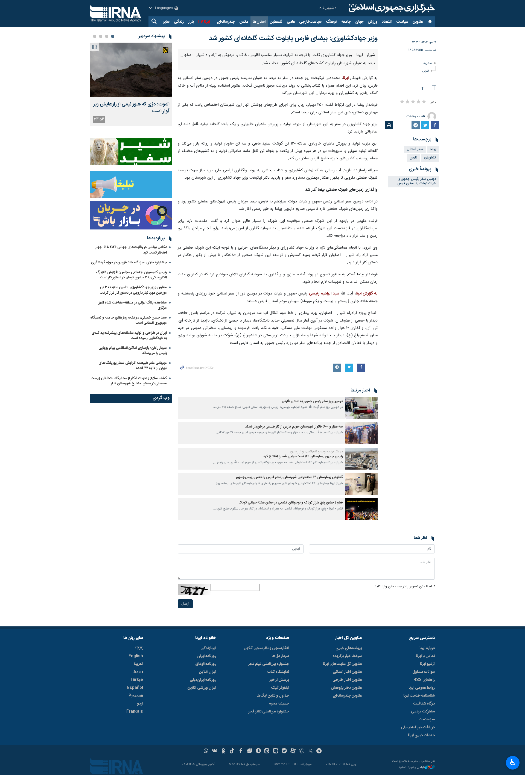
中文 (139, 648)
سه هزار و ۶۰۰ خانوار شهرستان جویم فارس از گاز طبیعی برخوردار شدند (294, 427)
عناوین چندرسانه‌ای (347, 696)
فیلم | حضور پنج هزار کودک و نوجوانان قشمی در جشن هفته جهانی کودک (290, 503)
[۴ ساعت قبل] (131, 70)
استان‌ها (259, 22)
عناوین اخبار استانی (347, 672)
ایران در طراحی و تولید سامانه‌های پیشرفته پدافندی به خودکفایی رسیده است (129, 335)
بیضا (433, 149)
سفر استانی (415, 149)
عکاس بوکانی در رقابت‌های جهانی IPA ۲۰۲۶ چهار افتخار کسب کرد (131, 249)
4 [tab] (94, 36)
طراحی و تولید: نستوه (412, 767)
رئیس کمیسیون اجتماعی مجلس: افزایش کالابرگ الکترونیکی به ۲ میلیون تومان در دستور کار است (131, 275)
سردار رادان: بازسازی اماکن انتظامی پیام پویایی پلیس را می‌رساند (132, 350)
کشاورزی (430, 158)
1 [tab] (112, 36)
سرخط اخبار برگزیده (347, 656)
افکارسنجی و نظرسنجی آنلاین (266, 648)
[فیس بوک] (240, 751)
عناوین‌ (418, 22)
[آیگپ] (275, 751)
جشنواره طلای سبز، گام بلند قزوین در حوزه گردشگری (129, 263)
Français (134, 711)
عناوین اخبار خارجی (347, 680)
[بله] (284, 751)
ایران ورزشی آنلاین (202, 688)
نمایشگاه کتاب (278, 672)
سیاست (402, 22)
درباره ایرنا (427, 648)
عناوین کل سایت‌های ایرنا (342, 664)
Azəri (138, 672)
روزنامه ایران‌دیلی (203, 680)
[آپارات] (293, 751)
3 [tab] (100, 36)
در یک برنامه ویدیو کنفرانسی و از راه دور (316, 451)
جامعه (346, 22)
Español (135, 688)
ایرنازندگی (208, 648)
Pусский (136, 696)
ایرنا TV (203, 22)
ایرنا (391, 8)
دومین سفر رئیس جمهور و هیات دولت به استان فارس (417, 181)
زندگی (179, 22)
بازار (191, 22)
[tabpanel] (131, 84)
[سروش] (258, 751)
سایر (166, 22)
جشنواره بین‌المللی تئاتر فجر (268, 711)
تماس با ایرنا (425, 656)
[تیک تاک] (232, 751)
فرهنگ (331, 22)
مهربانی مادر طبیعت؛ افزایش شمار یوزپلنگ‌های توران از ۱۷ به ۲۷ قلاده (132, 365)
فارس (425, 70)
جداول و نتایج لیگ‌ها (272, 696)
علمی (291, 22)
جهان (359, 22)
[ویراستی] (249, 751)
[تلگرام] (319, 751)
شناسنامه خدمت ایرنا (419, 696)
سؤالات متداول (423, 672)
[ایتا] (267, 751)
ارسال (185, 604)
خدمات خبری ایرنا (421, 735)
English (136, 656)
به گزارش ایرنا (367, 293)
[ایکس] (310, 751)
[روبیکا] (301, 751)
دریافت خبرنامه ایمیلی (418, 727)
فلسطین (276, 22)
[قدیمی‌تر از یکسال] (361, 408)
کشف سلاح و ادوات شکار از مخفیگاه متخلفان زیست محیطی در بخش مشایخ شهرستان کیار (129, 381)
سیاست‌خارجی (310, 22)
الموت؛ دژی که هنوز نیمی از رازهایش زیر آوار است (131, 108)
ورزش (372, 22)
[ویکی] (214, 751)
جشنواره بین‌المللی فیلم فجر (268, 664)
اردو (140, 703)
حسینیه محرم (279, 703)
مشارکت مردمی (423, 711)
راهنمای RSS (424, 680)
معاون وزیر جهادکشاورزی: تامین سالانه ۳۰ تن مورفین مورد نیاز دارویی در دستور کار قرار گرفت (133, 290)
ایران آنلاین (207, 672)
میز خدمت (427, 719)
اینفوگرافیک (280, 688)
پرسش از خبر (279, 680)
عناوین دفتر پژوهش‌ (346, 688)
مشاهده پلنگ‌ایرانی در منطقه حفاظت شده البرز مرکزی (133, 305)
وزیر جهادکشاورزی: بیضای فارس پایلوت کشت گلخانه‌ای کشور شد (293, 38)
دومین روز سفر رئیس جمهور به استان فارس (312, 401)
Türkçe (136, 680)
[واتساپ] (206, 751)
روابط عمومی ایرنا (422, 688)
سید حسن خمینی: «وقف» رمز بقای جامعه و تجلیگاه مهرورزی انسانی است (128, 320)
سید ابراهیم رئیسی (324, 293)
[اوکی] (223, 751)
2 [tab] (106, 36)
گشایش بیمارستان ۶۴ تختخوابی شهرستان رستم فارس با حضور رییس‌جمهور (289, 477)
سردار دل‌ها (280, 656)
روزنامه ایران (206, 656)
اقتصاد (387, 22)
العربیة (138, 664)
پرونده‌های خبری (349, 648)
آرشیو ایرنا (427, 664)
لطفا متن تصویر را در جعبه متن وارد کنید (405, 586)
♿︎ (513, 762)
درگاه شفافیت (424, 703)
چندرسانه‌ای (226, 22)
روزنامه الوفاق (205, 664)
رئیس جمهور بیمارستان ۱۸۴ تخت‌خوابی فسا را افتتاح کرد (303, 456)
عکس (243, 22)
